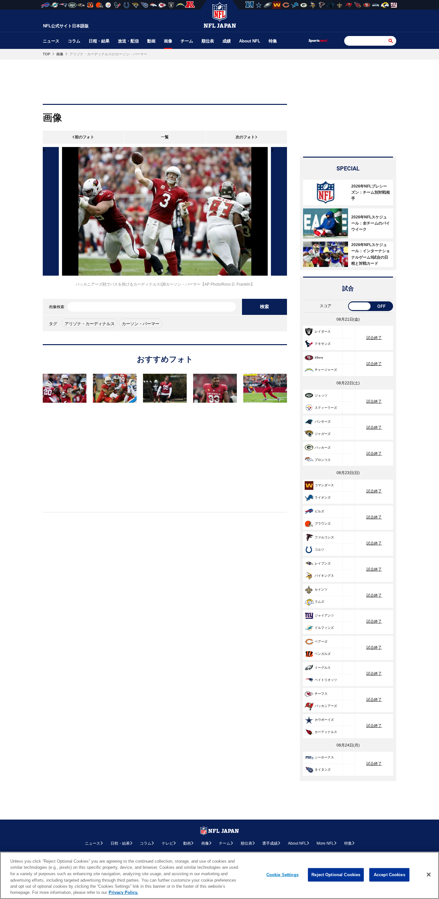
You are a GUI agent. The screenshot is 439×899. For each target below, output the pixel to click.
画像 (168, 41)
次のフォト (245, 137)
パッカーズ (323, 447)
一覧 (165, 137)
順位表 (208, 41)
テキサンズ (323, 343)
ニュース (51, 41)
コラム (74, 41)
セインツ (321, 589)
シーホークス (324, 757)
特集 (273, 41)
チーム (187, 41)
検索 (264, 306)
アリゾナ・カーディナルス (90, 323)
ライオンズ (323, 497)
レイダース (323, 331)
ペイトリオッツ (326, 680)
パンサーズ (323, 421)
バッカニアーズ (326, 706)
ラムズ (319, 601)
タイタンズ (323, 769)
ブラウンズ (323, 523)
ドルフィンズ (324, 627)
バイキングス (324, 575)
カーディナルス (326, 732)
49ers (319, 357)
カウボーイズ (324, 719)
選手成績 (270, 843)
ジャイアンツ (324, 615)
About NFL (249, 41)
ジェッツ (321, 395)
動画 (151, 41)
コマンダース (324, 485)
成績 (226, 41)
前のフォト (84, 137)
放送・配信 (128, 41)
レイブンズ (323, 563)
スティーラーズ (326, 407)
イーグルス (323, 667)
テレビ (167, 843)
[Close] (429, 874)
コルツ (319, 549)
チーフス (321, 693)
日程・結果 (99, 41)
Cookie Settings (282, 874)
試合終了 (374, 337)
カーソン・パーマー (140, 323)
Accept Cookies (389, 874)
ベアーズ (321, 641)
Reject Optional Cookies (335, 874)
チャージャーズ (326, 370)
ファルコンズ (324, 537)
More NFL (325, 843)
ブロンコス (323, 460)
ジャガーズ (323, 434)
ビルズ (319, 511)
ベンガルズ (323, 654)
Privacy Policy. (123, 892)
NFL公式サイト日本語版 (66, 25)
